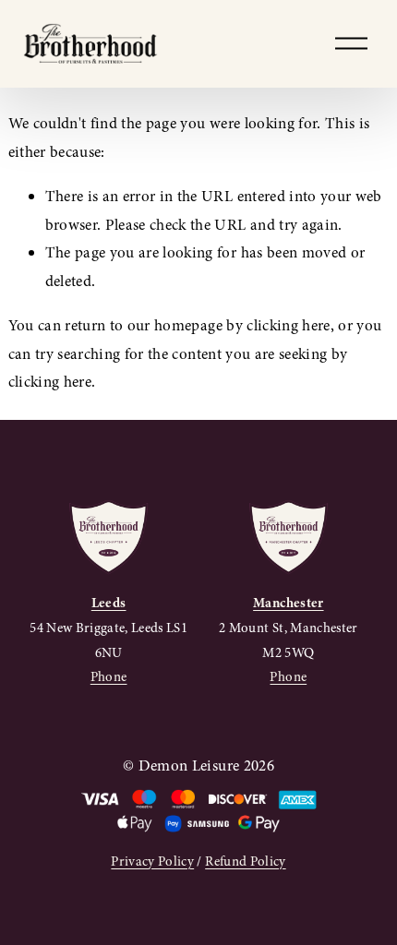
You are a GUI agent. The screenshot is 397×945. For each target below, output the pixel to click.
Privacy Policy (152, 861)
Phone (108, 676)
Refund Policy (245, 861)
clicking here (288, 325)
